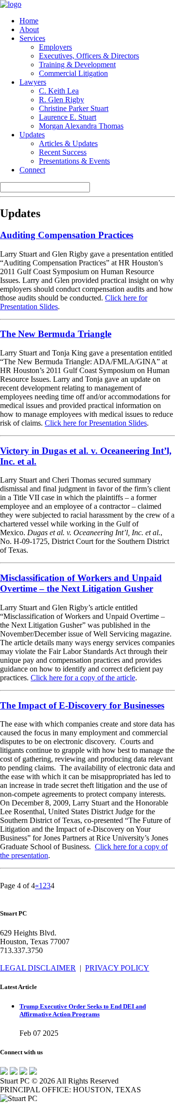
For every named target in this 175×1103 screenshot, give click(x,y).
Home (28, 21)
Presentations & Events (74, 161)
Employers (55, 47)
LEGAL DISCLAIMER (38, 968)
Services (32, 38)
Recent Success (63, 152)
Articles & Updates (68, 143)
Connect (32, 170)
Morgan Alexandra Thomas (81, 126)
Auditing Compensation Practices (66, 235)
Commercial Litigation (73, 73)
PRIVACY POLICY (117, 968)
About (29, 29)
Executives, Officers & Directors (89, 56)
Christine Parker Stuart (73, 108)
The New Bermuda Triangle (55, 334)
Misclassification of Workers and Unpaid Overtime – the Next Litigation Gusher (81, 583)
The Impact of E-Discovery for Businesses (82, 705)
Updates (32, 135)
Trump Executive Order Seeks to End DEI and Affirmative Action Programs (82, 1010)
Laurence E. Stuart (67, 117)
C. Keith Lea (59, 91)
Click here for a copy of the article (83, 677)
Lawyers (32, 82)
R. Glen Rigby (61, 99)
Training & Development (77, 64)
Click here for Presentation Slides (96, 423)
